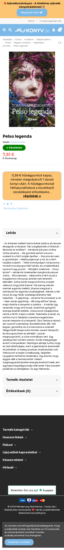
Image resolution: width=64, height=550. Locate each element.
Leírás (11, 233)
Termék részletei (19, 380)
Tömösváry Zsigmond (15, 208)
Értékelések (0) (18, 391)
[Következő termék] (60, 42)
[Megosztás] (4, 203)
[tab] (32, 232)
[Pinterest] (11, 203)
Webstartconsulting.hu (32, 512)
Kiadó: (6, 142)
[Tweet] (8, 203)
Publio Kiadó (17, 142)
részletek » (32, 196)
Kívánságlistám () (51, 21)
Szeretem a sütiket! (19, 542)
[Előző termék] (59, 42)
